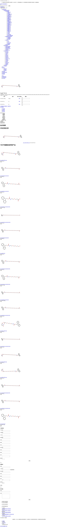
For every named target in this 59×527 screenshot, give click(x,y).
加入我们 (5, 70)
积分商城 (3, 73)
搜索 (9, 5)
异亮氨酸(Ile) (9, 19)
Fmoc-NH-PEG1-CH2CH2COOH (5, 206)
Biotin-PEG (7, 57)
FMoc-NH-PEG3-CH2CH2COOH (5, 284)
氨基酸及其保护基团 (9, 36)
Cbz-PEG (7, 53)
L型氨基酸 (8, 37)
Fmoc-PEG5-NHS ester (3, 377)
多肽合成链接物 (8, 48)
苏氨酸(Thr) (9, 27)
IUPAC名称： (2, 94)
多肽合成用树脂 (8, 46)
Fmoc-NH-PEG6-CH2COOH (4, 175)
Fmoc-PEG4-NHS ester (3, 160)
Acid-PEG (7, 60)
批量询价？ (6, 106)
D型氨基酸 (9, 38)
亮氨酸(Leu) (9, 21)
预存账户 (9, 510)
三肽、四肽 (9, 42)
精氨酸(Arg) (9, 25)
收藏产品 (9, 106)
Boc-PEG (7, 52)
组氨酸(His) (9, 18)
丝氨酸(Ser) (9, 26)
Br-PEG (7, 61)
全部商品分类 (4, 9)
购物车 (4, 526)
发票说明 (3, 514)
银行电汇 (6, 510)
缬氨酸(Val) (9, 28)
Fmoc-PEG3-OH (2, 253)
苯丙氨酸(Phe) (9, 16)
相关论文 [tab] (3, 110)
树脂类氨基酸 (8, 47)
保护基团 (8, 39)
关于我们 (3, 67)
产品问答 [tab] (3, 109)
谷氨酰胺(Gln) (9, 24)
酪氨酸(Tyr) (9, 30)
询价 (19, 98)
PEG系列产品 (4, 77)
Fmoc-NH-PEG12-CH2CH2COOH (5, 346)
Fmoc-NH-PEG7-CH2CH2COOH (5, 408)
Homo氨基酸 (9, 34)
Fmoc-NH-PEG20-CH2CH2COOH (5, 222)
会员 (6, 526)
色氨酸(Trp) (9, 29)
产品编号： (2, 93)
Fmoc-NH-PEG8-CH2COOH (4, 237)
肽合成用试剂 (6, 45)
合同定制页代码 (4, 72)
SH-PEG (7, 59)
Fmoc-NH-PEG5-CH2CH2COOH (5, 268)
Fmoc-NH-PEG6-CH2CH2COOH (5, 315)
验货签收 (9, 512)
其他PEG (7, 64)
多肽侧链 (8, 43)
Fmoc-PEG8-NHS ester (26, 142)
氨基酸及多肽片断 (6, 10)
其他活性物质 (8, 44)
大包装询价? (2, 106)
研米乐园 (3, 71)
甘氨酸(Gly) (9, 17)
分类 (2, 526)
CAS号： (1, 95)
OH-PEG (7, 63)
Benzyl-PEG (7, 62)
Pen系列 (8, 33)
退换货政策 (6, 514)
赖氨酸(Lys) (9, 20)
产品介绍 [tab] (3, 108)
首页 (1, 526)
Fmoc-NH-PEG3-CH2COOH (4, 191)
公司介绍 (5, 68)
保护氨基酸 (7, 11)
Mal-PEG (7, 56)
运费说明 (6, 512)
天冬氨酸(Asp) (9, 14)
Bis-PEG (7, 55)
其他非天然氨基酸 (10, 35)
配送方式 (3, 512)
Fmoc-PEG (7, 51)
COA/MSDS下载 (11, 514)
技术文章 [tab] (3, 111)
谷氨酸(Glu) (9, 15)
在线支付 (3, 510)
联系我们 (5, 69)
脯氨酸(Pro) (9, 23)
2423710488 (4, 522)
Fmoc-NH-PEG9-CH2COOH (4, 299)
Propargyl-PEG (8, 58)
